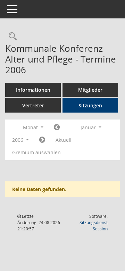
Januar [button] (89, 127)
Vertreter (33, 105)
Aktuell (64, 140)
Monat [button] (31, 127)
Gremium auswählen (36, 152)
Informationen (33, 90)
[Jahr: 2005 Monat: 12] (57, 127)
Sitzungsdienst (94, 226)
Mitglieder (90, 90)
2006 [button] (18, 140)
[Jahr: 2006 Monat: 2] (42, 140)
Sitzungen (90, 105)
